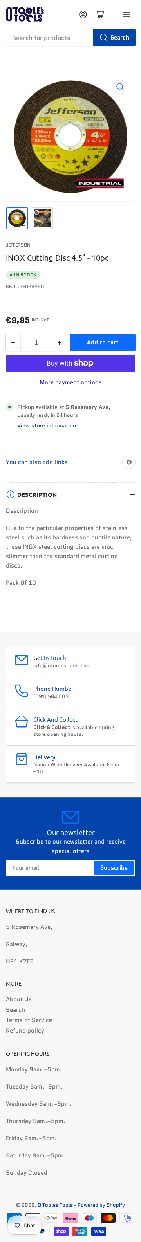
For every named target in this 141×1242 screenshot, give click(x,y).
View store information (46, 425)
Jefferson (18, 245)
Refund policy (25, 1030)
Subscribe (114, 867)
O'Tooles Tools (55, 1205)
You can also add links (37, 462)
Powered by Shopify (101, 1205)
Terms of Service (29, 1020)
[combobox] (70, 37)
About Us (19, 999)
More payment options (71, 382)
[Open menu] (126, 14)
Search (119, 37)
